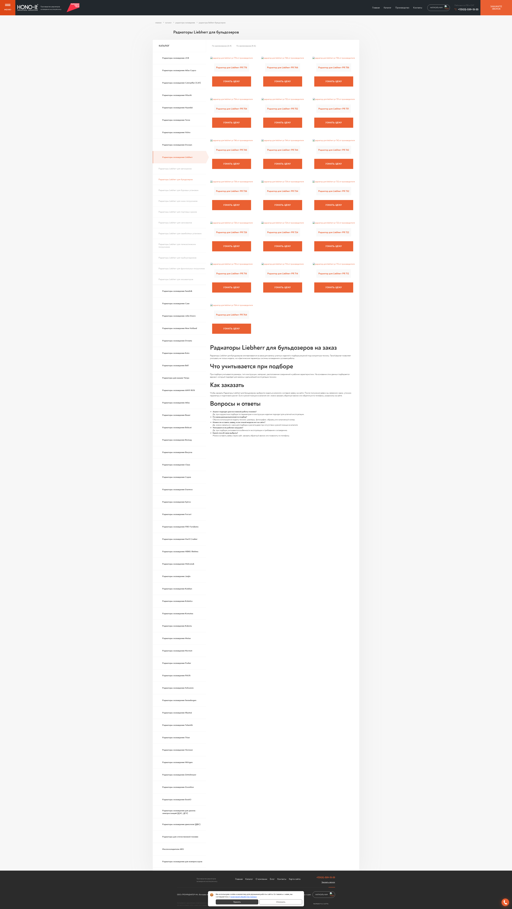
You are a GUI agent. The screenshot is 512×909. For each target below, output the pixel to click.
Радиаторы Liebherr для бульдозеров (176, 179)
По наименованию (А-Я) (221, 46)
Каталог (387, 7)
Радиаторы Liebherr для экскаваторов (176, 279)
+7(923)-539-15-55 (468, 9)
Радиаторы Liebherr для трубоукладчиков (177, 257)
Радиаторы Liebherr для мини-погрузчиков (178, 201)
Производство (402, 7)
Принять (237, 902)
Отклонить (280, 902)
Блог (272, 879)
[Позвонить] (505, 902)
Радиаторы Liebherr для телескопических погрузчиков (177, 245)
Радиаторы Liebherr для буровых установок (179, 190)
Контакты (417, 7)
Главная (376, 7)
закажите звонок (496, 7)
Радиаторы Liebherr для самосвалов (175, 222)
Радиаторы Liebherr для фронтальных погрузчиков (182, 268)
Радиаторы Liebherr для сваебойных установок (180, 233)
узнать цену (231, 81)
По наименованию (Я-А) (246, 46)
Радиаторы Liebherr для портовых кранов (178, 212)
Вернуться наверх (26, 899)
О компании (261, 879)
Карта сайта (294, 879)
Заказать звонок (328, 882)
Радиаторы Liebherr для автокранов (175, 168)
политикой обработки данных (243, 897)
